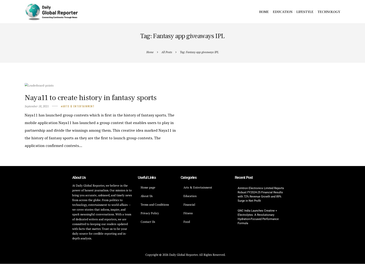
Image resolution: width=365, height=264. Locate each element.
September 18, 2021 (37, 106)
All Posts (166, 52)
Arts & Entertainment (78, 106)
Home (150, 52)
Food (186, 222)
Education (190, 196)
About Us (147, 196)
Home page (148, 187)
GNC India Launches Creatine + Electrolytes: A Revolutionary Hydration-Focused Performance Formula (258, 217)
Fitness (188, 213)
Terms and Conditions (155, 204)
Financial (189, 204)
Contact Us (148, 222)
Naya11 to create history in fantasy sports (90, 98)
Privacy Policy (150, 213)
